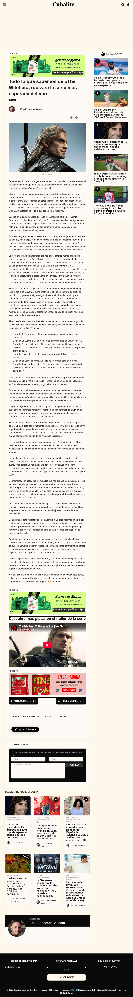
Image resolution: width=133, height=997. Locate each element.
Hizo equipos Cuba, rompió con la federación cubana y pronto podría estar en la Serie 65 (110, 177)
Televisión (61, 716)
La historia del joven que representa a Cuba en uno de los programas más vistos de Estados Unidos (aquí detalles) (75, 891)
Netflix (47, 716)
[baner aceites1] (47, 66)
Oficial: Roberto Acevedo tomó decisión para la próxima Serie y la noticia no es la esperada (111, 81)
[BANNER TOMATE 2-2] (47, 684)
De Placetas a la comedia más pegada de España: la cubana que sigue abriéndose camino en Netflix (77, 832)
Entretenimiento (31, 716)
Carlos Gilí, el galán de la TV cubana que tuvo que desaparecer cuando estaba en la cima (17, 831)
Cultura (15, 716)
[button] (4, 4)
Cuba (9, 818)
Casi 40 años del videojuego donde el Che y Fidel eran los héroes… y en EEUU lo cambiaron (17, 886)
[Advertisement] (66, 29)
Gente (9, 822)
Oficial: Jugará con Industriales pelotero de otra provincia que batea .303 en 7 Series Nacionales (110, 113)
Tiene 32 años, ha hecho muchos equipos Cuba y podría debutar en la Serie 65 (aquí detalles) (109, 209)
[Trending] (26, 799)
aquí (50, 581)
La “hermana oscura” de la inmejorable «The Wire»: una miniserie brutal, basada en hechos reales (46, 888)
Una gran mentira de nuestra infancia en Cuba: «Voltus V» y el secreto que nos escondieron (47, 832)
